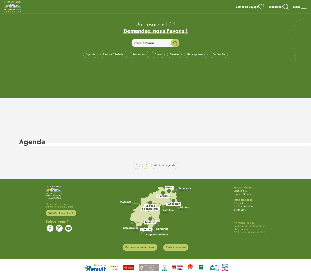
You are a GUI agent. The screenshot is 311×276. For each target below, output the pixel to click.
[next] (145, 165)
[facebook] (50, 228)
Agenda (90, 54)
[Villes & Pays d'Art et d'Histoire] (225, 267)
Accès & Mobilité (244, 206)
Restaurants (140, 54)
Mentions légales (244, 222)
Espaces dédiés (243, 187)
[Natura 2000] (214, 267)
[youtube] (68, 228)
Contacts (239, 203)
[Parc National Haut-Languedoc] (164, 267)
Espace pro (240, 191)
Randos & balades (114, 54)
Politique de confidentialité (250, 226)
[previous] (136, 165)
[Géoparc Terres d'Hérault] (177, 267)
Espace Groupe (243, 194)
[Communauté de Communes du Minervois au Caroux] (114, 267)
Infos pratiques (243, 200)
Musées (174, 54)
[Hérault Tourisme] (94, 267)
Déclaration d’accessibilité (249, 232)
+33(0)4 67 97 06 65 (62, 213)
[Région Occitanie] (129, 267)
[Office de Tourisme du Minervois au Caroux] (13, 7)
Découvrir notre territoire (140, 247)
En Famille (219, 54)
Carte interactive (176, 247)
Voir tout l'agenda (164, 165)
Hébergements (196, 54)
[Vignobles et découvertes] (201, 267)
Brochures (240, 210)
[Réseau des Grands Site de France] (149, 267)
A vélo (158, 54)
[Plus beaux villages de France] (190, 267)
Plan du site (241, 229)
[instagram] (59, 228)
